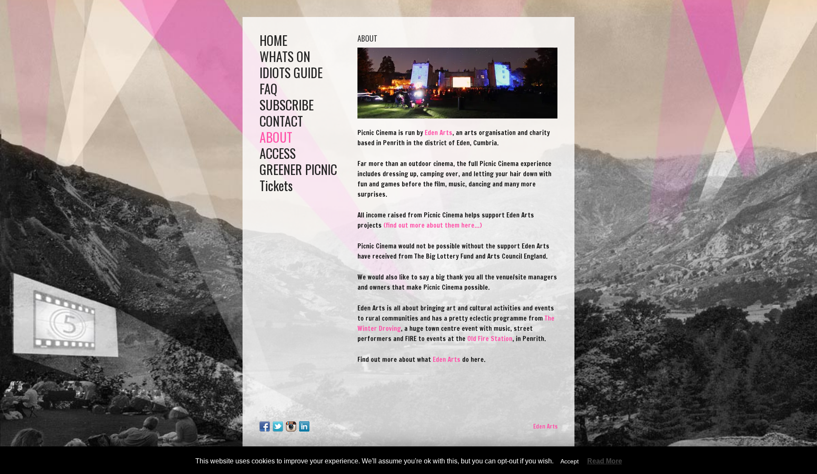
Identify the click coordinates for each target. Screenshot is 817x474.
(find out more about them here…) (432, 225)
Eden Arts (438, 132)
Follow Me (278, 426)
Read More (604, 461)
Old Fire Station (489, 338)
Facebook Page (265, 426)
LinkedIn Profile (304, 426)
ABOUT (276, 137)
